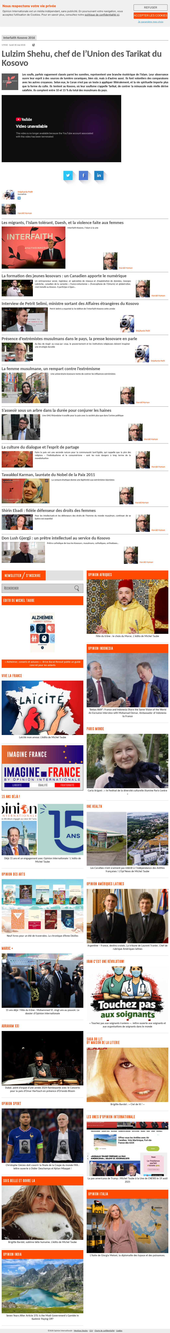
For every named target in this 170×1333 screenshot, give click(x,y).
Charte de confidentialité (105, 1331)
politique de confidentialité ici (102, 14)
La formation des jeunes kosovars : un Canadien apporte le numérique (64, 276)
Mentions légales (81, 1331)
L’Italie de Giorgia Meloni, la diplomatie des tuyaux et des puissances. (127, 1255)
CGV (91, 1331)
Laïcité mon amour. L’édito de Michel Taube (42, 737)
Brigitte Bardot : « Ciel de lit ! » (127, 1104)
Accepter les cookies (150, 15)
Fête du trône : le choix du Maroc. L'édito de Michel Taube (127, 636)
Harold (25, 213)
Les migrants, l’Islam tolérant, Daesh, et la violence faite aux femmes (63, 223)
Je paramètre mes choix (150, 21)
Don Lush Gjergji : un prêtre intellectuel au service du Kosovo (56, 538)
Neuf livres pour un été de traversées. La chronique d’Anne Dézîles (42, 936)
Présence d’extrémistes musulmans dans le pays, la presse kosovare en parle (69, 339)
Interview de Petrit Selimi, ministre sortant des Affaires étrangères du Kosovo (70, 304)
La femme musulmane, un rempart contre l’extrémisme (51, 369)
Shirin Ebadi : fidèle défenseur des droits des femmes (49, 511)
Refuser (150, 7)
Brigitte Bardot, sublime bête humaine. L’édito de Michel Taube (42, 1242)
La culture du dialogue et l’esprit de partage (40, 447)
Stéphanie (25, 192)
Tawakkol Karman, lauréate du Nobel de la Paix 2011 (48, 475)
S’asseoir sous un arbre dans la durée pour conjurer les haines (56, 410)
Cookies (119, 1331)
